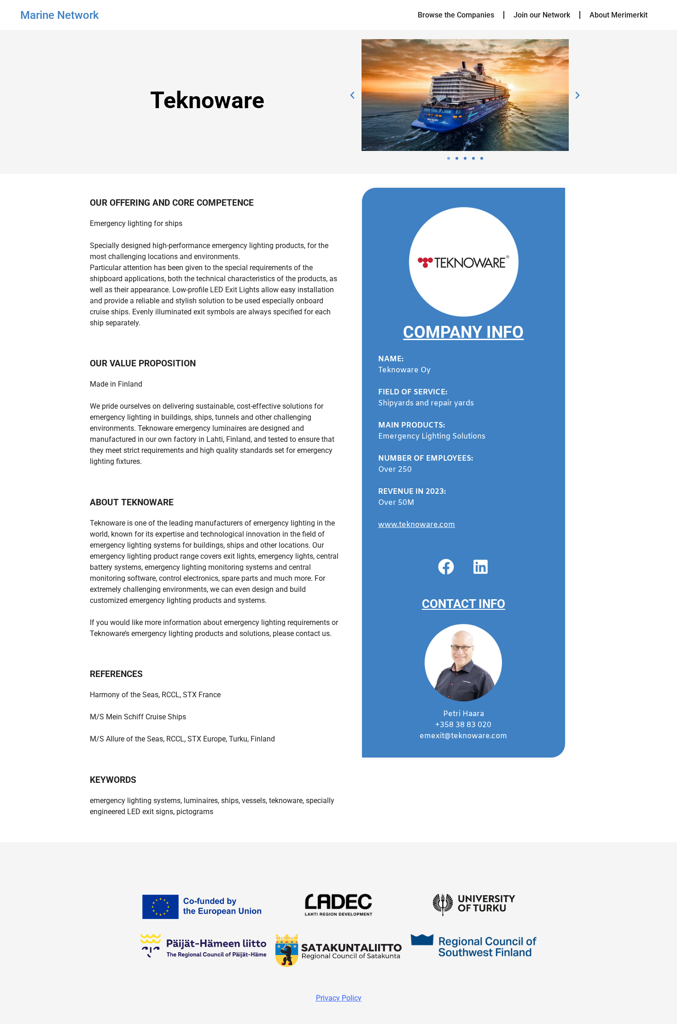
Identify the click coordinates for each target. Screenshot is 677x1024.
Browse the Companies (456, 15)
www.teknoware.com (416, 525)
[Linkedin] (481, 567)
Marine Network (59, 15)
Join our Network (542, 15)
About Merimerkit (618, 15)
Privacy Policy (339, 998)
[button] (352, 95)
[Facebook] (446, 567)
